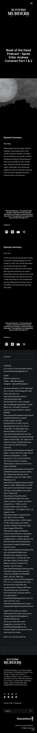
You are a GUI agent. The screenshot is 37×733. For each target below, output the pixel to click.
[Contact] (5, 694)
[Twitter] (12, 694)
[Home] (12, 662)
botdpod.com (15, 378)
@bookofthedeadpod (20, 384)
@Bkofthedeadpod (17, 381)
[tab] (18, 357)
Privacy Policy (8, 703)
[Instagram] (8, 694)
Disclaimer (17, 703)
